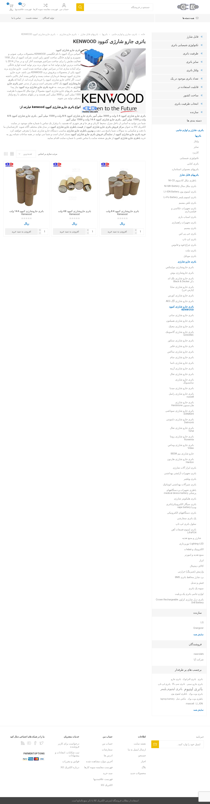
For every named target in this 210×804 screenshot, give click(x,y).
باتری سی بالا (178, 684)
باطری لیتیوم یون (179, 693)
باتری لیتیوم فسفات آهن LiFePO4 (183, 531)
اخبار (143, 761)
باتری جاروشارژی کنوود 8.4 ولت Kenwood (122, 213)
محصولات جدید (138, 773)
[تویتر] (41, 743)
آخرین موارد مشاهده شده (99, 761)
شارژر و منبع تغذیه (191, 538)
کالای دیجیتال (197, 566)
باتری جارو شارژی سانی (181, 315)
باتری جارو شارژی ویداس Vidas (181, 446)
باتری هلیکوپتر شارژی (185, 498)
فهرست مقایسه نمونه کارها (45, 9)
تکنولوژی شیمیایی (189, 158)
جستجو (142, 755)
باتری (200, 679)
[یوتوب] (29, 743)
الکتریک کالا (107, 785)
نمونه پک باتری (196, 588)
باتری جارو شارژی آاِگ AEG (180, 301)
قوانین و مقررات (70, 761)
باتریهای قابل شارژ (189, 174)
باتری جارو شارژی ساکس (180, 351)
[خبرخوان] (22, 743)
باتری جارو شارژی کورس (181, 295)
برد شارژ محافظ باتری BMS (189, 577)
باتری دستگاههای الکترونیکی (181, 512)
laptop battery (167, 699)
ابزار (201, 560)
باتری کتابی (193, 163)
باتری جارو (176, 679)
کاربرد (195, 152)
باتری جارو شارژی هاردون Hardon (180, 461)
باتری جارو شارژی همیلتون (180, 320)
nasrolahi (199, 653)
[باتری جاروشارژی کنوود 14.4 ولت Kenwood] (26, 184)
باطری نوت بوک (195, 699)
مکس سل (181, 698)
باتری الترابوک (189, 679)
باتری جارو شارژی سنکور (181, 340)
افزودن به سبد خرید (117, 231)
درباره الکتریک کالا (70, 767)
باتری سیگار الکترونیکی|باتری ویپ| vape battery (181, 506)
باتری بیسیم (190, 228)
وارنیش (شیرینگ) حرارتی (191, 571)
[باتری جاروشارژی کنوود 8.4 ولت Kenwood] (122, 184)
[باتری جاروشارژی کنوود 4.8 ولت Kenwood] (74, 184)
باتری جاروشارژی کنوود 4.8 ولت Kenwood (74, 213)
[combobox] (118, 7)
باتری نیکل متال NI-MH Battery (180, 186)
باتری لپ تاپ (189, 239)
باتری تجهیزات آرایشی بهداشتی (180, 473)
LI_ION (199, 703)
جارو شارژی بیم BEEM (182, 453)
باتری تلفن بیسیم (187, 202)
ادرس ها (108, 755)
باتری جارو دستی (195, 684)
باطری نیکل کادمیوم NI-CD (182, 180)
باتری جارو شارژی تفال (182, 374)
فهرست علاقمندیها (103, 779)
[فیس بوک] (35, 743)
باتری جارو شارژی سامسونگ (184, 381)
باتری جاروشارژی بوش (182, 272)
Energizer (199, 628)
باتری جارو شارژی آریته (182, 368)
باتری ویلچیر (190, 478)
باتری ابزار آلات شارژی (184, 467)
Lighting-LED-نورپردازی (191, 543)
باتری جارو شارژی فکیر (182, 346)
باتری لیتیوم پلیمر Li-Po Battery (180, 197)
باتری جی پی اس (187, 233)
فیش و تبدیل (197, 582)
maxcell (190, 703)
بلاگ (144, 767)
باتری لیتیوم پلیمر (171, 689)
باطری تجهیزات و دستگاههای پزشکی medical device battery (180, 492)
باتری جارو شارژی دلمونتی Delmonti (180, 421)
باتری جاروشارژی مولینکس (180, 267)
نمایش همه (198, 634)
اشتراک (155, 744)
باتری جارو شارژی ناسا (182, 362)
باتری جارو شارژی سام (182, 357)
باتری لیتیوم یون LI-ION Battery (180, 191)
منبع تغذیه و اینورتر (194, 554)
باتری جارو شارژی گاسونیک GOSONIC (180, 333)
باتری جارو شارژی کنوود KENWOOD (181, 308)
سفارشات (107, 749)
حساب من (64, 9)
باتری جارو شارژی (187, 261)
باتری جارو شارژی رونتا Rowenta (182, 438)
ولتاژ (196, 141)
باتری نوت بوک (196, 694)
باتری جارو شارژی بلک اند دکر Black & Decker (181, 280)
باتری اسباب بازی (187, 216)
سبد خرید (108, 773)
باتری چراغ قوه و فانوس (183, 244)
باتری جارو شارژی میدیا (182, 388)
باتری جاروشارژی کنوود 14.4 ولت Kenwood (26, 213)
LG (202, 622)
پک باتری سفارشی (186, 518)
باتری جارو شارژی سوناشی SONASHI (179, 412)
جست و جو (80, 7)
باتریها (198, 135)
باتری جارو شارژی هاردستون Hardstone (182, 404)
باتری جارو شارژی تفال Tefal (182, 429)
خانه (143, 34)
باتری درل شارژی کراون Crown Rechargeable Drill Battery (180, 601)
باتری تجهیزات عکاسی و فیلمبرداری (183, 210)
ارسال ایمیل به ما (137, 749)
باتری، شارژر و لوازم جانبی (190, 130)
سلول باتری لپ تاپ (186, 523)
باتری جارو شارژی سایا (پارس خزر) (182, 288)
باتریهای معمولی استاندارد (185, 169)
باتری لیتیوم (193, 689)
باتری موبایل (190, 256)
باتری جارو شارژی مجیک (181, 326)
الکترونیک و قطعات (194, 549)
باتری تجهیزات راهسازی (184, 222)
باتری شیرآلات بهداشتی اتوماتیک (179, 484)
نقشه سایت (140, 743)
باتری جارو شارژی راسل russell (181, 395)
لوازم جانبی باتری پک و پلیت (189, 593)
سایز (196, 146)
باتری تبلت (190, 250)
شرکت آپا (199, 659)
